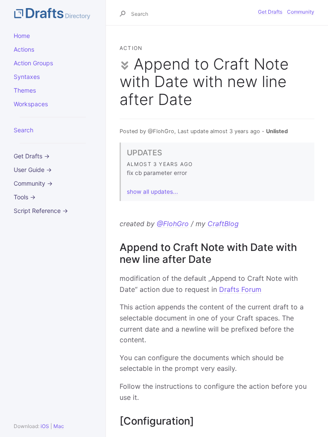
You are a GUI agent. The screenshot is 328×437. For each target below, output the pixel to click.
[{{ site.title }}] (52, 13)
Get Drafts (270, 12)
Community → (33, 183)
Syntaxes (27, 76)
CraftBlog (223, 223)
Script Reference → (41, 210)
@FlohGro (173, 223)
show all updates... (152, 191)
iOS (45, 426)
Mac (58, 426)
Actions (24, 49)
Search (23, 130)
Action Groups (33, 63)
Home (22, 35)
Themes (25, 90)
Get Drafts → (32, 156)
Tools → (24, 197)
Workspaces (31, 104)
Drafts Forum (240, 289)
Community (300, 12)
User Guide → (33, 169)
